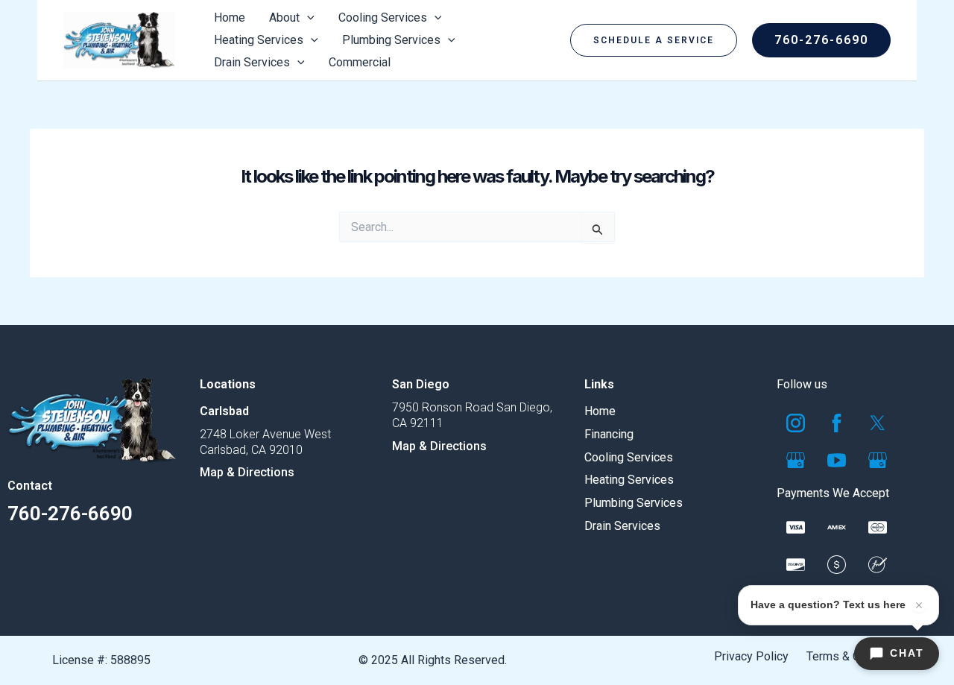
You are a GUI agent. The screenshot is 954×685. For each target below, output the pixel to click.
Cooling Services (628, 457)
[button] (653, 40)
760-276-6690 (70, 513)
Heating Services (629, 480)
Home (600, 411)
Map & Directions (247, 472)
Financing (609, 434)
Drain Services (622, 526)
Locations (228, 384)
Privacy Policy (751, 657)
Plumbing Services (633, 503)
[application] (307, 18)
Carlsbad (224, 411)
